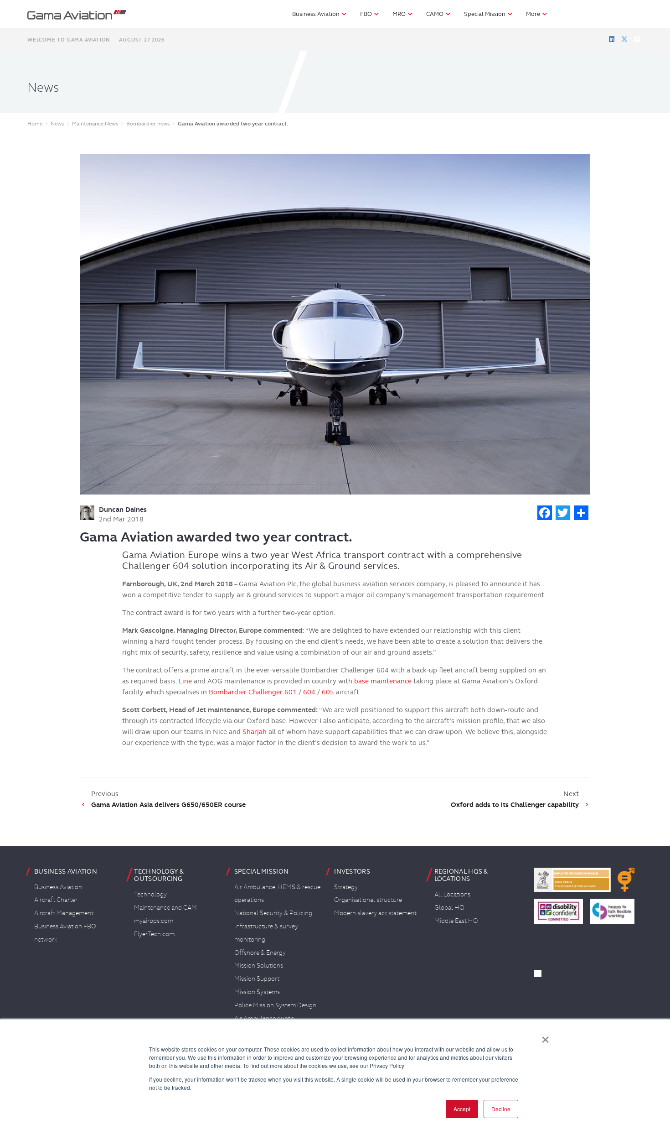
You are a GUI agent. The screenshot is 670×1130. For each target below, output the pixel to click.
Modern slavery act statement (375, 913)
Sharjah (254, 731)
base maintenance (383, 681)
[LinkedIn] (611, 39)
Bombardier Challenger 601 (253, 692)
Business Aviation (58, 887)
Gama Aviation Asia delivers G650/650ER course (168, 804)
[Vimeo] (637, 39)
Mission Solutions (258, 965)
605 (328, 692)
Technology (150, 894)
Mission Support (256, 978)
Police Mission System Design (275, 1005)
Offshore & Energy (260, 952)
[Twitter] (624, 39)
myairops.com (153, 920)
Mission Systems (257, 992)
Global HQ (449, 907)
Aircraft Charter (55, 900)
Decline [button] (500, 1109)
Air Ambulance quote (264, 1018)
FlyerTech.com (154, 934)
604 (309, 692)
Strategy (346, 887)
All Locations (452, 894)
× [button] (545, 1036)
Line (185, 681)
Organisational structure (368, 900)
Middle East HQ (456, 920)
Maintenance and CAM (165, 907)
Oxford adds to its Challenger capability (515, 804)
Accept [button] (462, 1109)
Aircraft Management (63, 913)
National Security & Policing (273, 913)
